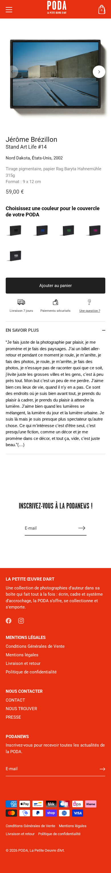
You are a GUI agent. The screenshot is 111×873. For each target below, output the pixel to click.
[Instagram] (21, 620)
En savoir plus (22, 330)
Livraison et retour (23, 663)
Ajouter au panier (55, 285)
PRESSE (13, 717)
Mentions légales (22, 654)
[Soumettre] (102, 769)
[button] (12, 71)
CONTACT (15, 700)
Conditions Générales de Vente (35, 646)
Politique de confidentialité (31, 672)
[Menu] (9, 9)
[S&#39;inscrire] (82, 528)
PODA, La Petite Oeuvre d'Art (41, 850)
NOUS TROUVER (21, 708)
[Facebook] (8, 620)
